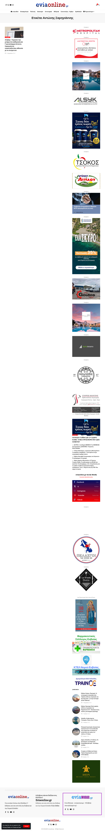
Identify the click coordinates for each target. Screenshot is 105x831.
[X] (8, 5)
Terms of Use (17, 827)
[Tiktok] (86, 500)
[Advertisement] (86, 520)
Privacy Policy (7, 827)
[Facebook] (6, 5)
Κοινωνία (7, 37)
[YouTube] (10, 5)
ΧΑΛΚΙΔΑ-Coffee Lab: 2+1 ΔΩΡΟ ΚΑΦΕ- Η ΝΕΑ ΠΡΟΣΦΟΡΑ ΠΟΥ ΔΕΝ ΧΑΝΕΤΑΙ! (85, 440)
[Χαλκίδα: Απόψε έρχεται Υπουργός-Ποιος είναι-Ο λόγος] (76, 720)
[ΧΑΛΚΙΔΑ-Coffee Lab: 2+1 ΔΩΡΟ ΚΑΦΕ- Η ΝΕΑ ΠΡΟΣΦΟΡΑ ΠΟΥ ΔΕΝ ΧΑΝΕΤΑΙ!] (86, 427)
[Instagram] (13, 5)
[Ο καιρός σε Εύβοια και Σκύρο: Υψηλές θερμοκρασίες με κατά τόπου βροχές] (76, 754)
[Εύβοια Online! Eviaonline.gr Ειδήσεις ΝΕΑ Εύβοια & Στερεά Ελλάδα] (52, 5)
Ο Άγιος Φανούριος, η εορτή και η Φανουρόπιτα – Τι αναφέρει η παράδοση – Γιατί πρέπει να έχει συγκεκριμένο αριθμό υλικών (86, 452)
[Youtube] (86, 495)
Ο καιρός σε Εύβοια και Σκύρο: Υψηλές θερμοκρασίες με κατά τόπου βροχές (89, 752)
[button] (26, 826)
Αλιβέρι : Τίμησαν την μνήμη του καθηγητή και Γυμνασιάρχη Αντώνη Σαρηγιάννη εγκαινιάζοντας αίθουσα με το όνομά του (14, 45)
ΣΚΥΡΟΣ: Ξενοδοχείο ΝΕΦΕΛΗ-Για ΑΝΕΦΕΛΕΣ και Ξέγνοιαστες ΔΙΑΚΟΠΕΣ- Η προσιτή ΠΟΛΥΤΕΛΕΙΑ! (85, 446)
